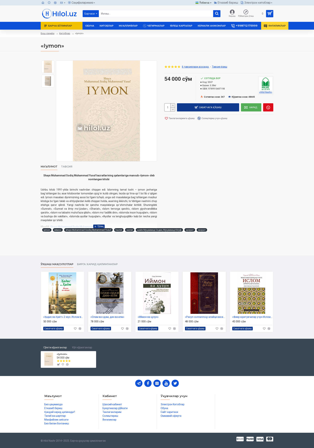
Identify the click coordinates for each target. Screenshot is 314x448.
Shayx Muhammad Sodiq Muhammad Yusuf (75, 226)
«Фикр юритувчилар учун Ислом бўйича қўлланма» (252, 316)
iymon (47, 230)
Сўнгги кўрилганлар (55, 347)
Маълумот (49, 166)
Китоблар (64, 33)
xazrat (129, 230)
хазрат (202, 230)
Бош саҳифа (47, 33)
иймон (57, 230)
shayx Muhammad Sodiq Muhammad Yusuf (88, 230)
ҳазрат (190, 230)
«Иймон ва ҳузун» (148, 316)
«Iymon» (62, 354)
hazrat (119, 230)
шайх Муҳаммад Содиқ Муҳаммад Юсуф (159, 230)
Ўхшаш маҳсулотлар (57, 264)
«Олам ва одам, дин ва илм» (107, 316)
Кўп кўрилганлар (82, 347)
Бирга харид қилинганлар (97, 264)
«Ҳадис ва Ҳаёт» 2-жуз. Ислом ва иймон (63, 316)
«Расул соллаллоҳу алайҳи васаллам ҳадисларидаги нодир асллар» (205, 316)
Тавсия (66, 166)
